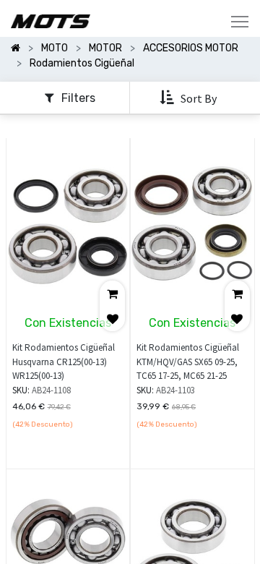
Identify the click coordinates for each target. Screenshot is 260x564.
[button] (189, 97)
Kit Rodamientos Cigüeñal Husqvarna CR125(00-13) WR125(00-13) (63, 361)
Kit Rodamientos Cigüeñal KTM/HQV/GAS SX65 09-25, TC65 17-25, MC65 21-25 (187, 361)
